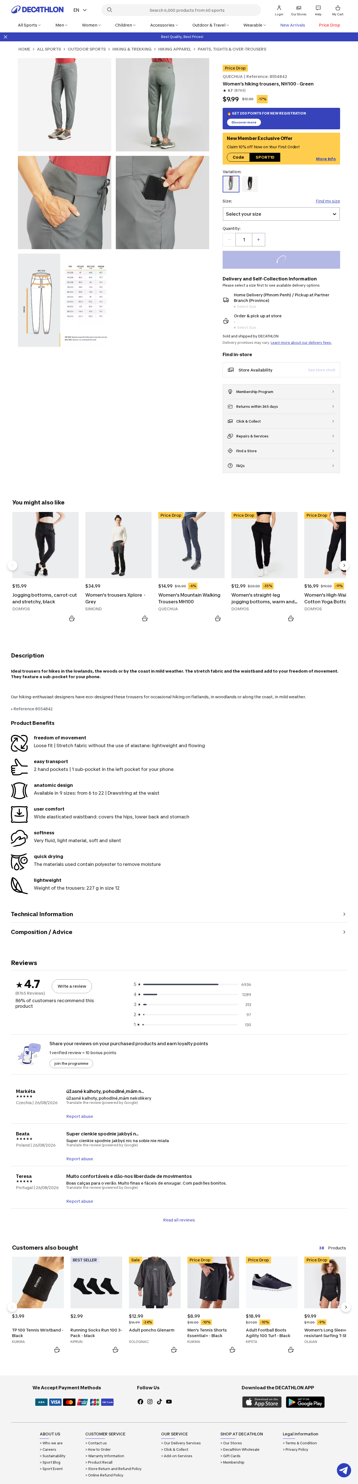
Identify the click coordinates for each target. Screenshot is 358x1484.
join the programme (71, 1063)
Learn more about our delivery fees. (301, 342)
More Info (326, 158)
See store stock (321, 370)
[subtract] (229, 239)
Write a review (72, 986)
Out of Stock (284, 260)
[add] (258, 239)
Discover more (244, 122)
